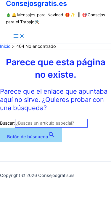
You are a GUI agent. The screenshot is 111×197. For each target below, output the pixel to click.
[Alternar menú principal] (19, 36)
